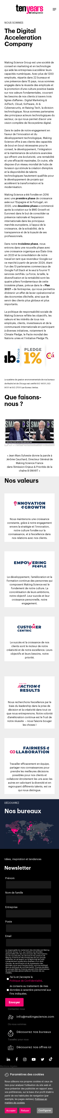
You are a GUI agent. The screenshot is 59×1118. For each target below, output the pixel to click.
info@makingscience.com (35, 1016)
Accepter (11, 1110)
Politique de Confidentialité (26, 981)
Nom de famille (14, 893)
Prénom (9, 878)
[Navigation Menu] (54, 9)
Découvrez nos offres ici (34, 1047)
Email (8, 936)
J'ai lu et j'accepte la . (26, 979)
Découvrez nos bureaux (34, 1031)
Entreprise (11, 907)
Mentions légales (8, 1066)
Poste (8, 921)
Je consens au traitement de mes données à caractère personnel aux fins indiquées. (30, 990)
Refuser (25, 1110)
